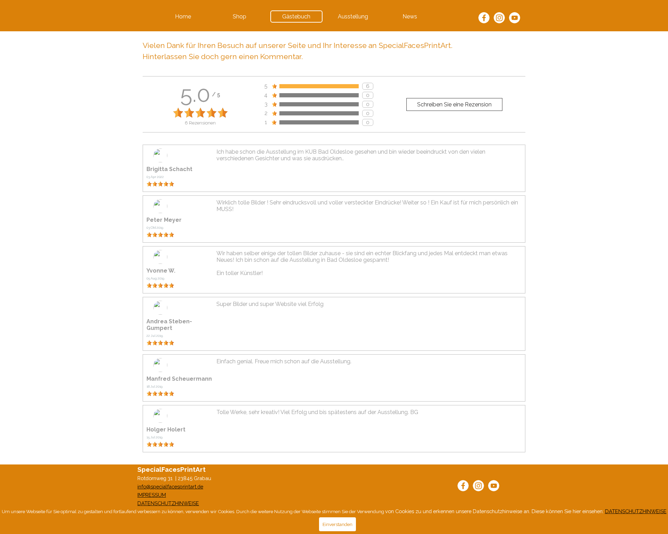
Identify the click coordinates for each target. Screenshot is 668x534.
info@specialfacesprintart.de (170, 487)
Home (183, 16)
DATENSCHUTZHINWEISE (168, 503)
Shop (239, 16)
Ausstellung (353, 16)
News (410, 16)
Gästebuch (296, 16)
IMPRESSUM (151, 495)
